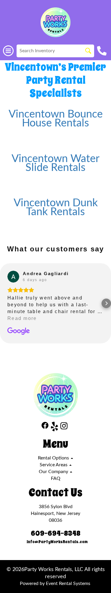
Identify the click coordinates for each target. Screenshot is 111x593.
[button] (4, 303)
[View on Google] (13, 277)
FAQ (55, 478)
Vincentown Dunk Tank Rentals (56, 207)
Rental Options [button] (54, 458)
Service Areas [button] (54, 464)
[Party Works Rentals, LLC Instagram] (63, 427)
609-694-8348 (56, 533)
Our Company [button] (54, 471)
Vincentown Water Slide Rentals (55, 163)
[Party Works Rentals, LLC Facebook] (45, 427)
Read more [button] (22, 318)
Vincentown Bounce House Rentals (56, 119)
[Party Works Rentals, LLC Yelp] (54, 427)
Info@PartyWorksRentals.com (57, 542)
